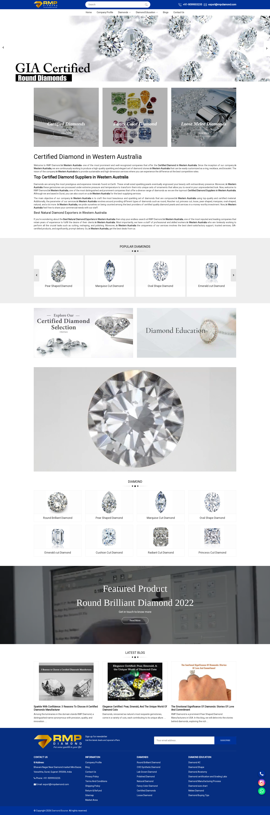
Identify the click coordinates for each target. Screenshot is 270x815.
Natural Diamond (145, 781)
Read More (135, 620)
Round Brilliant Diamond (148, 762)
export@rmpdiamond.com (222, 4)
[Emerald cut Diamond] (57, 537)
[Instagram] (261, 782)
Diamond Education (145, 12)
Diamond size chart (198, 786)
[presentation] (3, 47)
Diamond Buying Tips (198, 795)
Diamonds (123, 12)
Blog (87, 767)
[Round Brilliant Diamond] (57, 502)
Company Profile (105, 12)
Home (89, 12)
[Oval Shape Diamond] (212, 502)
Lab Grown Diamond (147, 772)
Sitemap (89, 795)
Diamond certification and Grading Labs (207, 776)
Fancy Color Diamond (147, 786)
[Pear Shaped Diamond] (109, 502)
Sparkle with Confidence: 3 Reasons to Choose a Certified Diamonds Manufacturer (66, 708)
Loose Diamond (144, 795)
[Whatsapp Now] (261, 791)
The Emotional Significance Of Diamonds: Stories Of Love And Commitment (202, 708)
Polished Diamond (146, 776)
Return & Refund (93, 790)
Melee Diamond (196, 790)
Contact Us (178, 12)
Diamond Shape (196, 767)
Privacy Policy (92, 776)
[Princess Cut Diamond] (212, 537)
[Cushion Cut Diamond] (109, 537)
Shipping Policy (92, 786)
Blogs (165, 12)
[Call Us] (261, 773)
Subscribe (225, 740)
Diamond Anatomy (197, 772)
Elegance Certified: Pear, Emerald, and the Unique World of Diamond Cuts (134, 708)
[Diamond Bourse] (45, 4)
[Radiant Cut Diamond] (161, 537)
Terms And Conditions (96, 781)
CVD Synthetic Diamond (148, 767)
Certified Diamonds (146, 790)
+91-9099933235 (192, 4)
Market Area (91, 800)
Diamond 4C (194, 762)
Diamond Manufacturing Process (204, 781)
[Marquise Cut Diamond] (161, 502)
